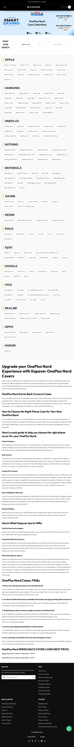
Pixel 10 (31, 271)
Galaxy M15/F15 (35, 108)
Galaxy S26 (36, 93)
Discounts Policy (43, 720)
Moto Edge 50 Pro (10, 187)
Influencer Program (44, 684)
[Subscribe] (33, 677)
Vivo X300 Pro (8, 290)
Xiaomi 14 (55, 201)
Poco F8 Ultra (20, 234)
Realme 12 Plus (46, 318)
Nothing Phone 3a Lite (59, 150)
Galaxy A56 (61, 93)
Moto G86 (35, 173)
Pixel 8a (6, 276)
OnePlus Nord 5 (48, 126)
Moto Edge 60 (56, 173)
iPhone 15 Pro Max (47, 70)
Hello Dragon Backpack (8, 704)
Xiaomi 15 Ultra (33, 201)
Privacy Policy (42, 717)
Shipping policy (43, 704)
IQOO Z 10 (21, 257)
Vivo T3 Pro (56, 295)
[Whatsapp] (44, 741)
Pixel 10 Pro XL (9, 271)
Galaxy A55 (59, 108)
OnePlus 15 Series (6, 717)
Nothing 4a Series (7, 707)
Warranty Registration (45, 677)
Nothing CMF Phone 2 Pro (27, 154)
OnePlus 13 (20, 131)
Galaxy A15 (48, 108)
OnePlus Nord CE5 (34, 126)
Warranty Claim (43, 681)
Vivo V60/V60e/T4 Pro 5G (35, 290)
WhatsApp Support (44, 694)
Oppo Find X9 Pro (9, 332)
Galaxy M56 (19, 98)
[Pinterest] (29, 741)
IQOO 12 (65, 257)
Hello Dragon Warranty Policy (47, 727)
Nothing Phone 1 (57, 159)
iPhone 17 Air (37, 65)
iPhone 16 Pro (8, 70)
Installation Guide (44, 687)
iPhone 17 (48, 65)
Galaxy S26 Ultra (9, 93)
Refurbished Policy (44, 713)
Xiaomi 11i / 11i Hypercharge (26, 206)
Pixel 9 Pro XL (42, 271)
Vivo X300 (20, 290)
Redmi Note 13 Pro (42, 220)
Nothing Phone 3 (9, 154)
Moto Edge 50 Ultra (51, 183)
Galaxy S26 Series (7, 713)
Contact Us (41, 671)
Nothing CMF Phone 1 (11, 159)
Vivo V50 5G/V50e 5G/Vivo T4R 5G (38, 295)
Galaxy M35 (8, 108)
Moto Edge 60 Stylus (26, 178)
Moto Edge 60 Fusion (43, 178)
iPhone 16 (34, 70)
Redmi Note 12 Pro (58, 220)
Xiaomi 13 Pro (8, 206)
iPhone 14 (7, 79)
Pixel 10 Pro (21, 271)
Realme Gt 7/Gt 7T (24, 313)
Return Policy (42, 707)
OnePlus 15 (20, 126)
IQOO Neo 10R (9, 257)
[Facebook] (32, 741)
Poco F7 (31, 234)
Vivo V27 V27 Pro (20, 299)
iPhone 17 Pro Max (10, 65)
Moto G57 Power (22, 173)
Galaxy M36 (30, 98)
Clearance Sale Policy (45, 723)
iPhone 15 (21, 74)
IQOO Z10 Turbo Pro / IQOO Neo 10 (47, 253)
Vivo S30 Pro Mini (53, 290)
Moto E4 (22, 187)
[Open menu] (4, 7)
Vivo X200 (20, 295)
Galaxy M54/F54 (48, 112)
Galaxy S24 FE (37, 103)
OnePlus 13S (62, 126)
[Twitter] (38, 741)
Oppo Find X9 (24, 332)
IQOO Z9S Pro (44, 257)
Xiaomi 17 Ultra (9, 201)
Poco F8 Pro (8, 234)
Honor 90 (7, 351)
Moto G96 (45, 173)
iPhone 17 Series (6, 720)
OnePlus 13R (8, 131)
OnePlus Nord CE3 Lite (51, 136)
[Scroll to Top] (70, 736)
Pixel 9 (64, 271)
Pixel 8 (26, 276)
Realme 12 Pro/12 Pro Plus (28, 318)
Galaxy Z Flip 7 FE (44, 98)
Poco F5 (49, 234)
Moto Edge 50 (8, 183)
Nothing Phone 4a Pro (26, 150)
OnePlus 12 (36, 136)
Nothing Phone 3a (62, 154)
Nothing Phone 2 (42, 159)
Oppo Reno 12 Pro (10, 337)
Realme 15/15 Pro (40, 313)
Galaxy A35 (7, 112)
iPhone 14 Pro (48, 74)
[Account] (65, 7)
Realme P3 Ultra (55, 313)
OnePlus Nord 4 (33, 131)
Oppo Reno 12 (49, 332)
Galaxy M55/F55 (21, 108)
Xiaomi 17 (21, 201)
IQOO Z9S (32, 257)
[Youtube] (41, 741)
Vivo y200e (7, 299)
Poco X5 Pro (60, 234)
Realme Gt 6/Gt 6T (10, 318)
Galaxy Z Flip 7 (9, 103)
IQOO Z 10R (28, 253)
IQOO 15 (7, 253)
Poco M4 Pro (8, 239)
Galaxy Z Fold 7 (59, 98)
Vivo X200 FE (8, 295)
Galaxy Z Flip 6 (64, 103)
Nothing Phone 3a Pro (46, 154)
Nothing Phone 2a (27, 159)
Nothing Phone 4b (9, 150)
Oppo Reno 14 (36, 332)
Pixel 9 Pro (54, 271)
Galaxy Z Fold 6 (50, 103)
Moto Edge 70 (8, 173)
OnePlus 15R (8, 126)
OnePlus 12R (24, 136)
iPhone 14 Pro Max (34, 74)
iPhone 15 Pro (61, 70)
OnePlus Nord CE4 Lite (49, 131)
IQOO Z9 (55, 257)
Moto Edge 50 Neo (59, 178)
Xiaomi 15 (45, 201)
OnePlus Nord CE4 (10, 136)
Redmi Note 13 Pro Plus (25, 220)
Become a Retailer (44, 690)
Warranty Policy (43, 710)
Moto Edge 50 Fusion (34, 183)
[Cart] (69, 7)
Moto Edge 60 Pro (10, 178)
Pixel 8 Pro (16, 276)
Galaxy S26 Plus (24, 93)
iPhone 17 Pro (24, 65)
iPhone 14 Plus (61, 74)
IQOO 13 (17, 253)
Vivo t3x (42, 299)
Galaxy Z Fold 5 (34, 112)
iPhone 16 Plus (21, 70)
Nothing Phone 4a (42, 150)
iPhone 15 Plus (9, 74)
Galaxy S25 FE (48, 93)
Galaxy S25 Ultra (23, 103)
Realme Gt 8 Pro (9, 313)
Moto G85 (20, 183)
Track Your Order (43, 674)
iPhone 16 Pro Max (61, 65)
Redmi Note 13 (9, 220)
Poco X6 (40, 234)
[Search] (62, 7)
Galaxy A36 (7, 98)
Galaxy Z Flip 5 (20, 112)
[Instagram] (35, 741)
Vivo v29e (33, 299)
